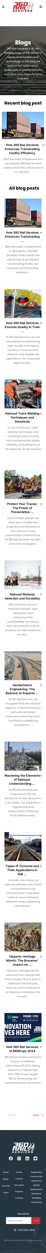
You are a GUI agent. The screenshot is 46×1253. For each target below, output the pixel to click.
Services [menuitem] (6, 1185)
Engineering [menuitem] (36, 1172)
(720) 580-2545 (26, 1230)
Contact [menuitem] (19, 1198)
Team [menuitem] (6, 1192)
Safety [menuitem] (19, 1172)
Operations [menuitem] (36, 1180)
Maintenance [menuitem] (36, 1189)
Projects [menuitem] (19, 1191)
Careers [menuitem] (19, 1178)
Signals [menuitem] (36, 1185)
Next (36, 1115)
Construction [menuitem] (36, 1176)
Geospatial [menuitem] (36, 1202)
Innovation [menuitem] (19, 1185)
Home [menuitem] (6, 1172)
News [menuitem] (5, 1179)
